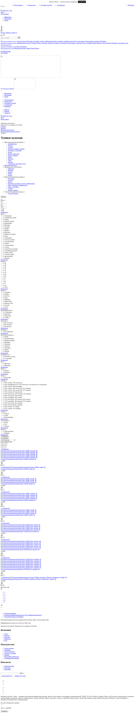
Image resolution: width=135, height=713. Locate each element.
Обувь (6, 20)
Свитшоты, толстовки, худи (119, 43)
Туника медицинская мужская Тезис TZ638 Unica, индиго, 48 (20, 549)
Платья (108, 43)
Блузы (24, 41)
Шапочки (17, 48)
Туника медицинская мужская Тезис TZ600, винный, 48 (18, 459)
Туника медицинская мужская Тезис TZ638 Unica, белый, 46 (20, 531)
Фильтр (3, 197)
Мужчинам (7, 18)
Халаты (19, 41)
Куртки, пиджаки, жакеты (44, 43)
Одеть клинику (9, 648)
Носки (37, 48)
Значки (28, 48)
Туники (86, 41)
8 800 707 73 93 (7, 10)
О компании (61, 5)
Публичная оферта (10, 613)
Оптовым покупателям (11, 658)
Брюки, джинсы (94, 41)
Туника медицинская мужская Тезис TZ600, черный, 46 (18, 500)
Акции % (7, 113)
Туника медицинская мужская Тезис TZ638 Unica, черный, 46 (20, 569)
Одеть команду (18, 5)
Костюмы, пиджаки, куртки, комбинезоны (40, 41)
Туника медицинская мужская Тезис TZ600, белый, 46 (18, 483)
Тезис (6, 634)
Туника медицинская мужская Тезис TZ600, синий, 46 (18, 515)
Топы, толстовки (78, 41)
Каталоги (7, 637)
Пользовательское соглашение (13, 617)
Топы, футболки (21, 46)
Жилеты (99, 43)
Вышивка (7, 650)
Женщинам (7, 17)
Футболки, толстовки (60, 43)
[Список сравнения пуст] (1, 29)
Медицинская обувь (10, 165)
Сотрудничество (9, 651)
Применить (4, 212)
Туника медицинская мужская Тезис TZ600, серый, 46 (18, 469)
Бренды (6, 109)
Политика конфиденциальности (14, 615)
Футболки (103, 41)
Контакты (131, 5)
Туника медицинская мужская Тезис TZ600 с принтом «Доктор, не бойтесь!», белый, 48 (28, 579)
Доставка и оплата (46, 5)
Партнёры (7, 669)
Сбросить (5, 436)
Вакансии (7, 639)
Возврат (6, 655)
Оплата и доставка (10, 653)
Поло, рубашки (87, 43)
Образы (6, 111)
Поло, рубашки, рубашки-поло (63, 41)
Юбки (94, 43)
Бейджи (23, 48)
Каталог (3, 6)
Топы (104, 43)
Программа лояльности (11, 656)
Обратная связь (9, 666)
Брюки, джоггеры (76, 43)
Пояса (33, 48)
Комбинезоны (21, 43)
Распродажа (31, 5)
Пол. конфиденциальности (33, 615)
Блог (5, 640)
